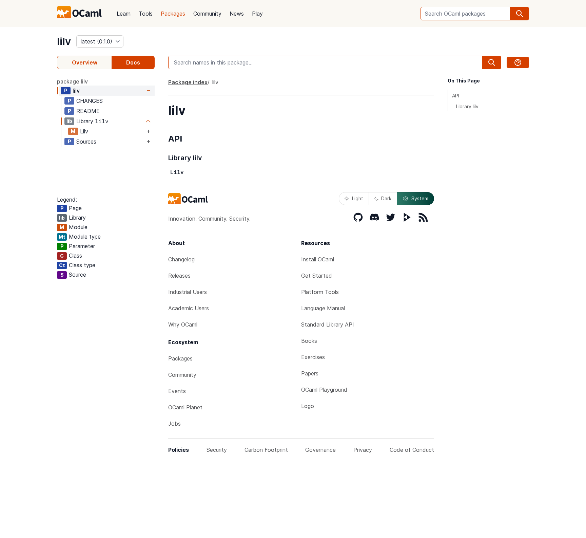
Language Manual (323, 308)
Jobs (174, 423)
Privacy (362, 449)
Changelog (181, 259)
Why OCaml (182, 324)
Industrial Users (187, 292)
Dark (386, 198)
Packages (173, 13)
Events (177, 391)
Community (207, 13)
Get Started (316, 275)
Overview (84, 62)
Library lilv (467, 106)
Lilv (84, 131)
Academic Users (188, 308)
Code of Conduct (412, 449)
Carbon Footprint (266, 449)
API (455, 95)
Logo (307, 406)
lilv (64, 41)
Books (309, 340)
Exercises (313, 357)
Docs (133, 62)
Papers (309, 373)
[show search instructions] (518, 62)
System (419, 198)
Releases (179, 275)
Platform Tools (320, 292)
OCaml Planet (185, 407)
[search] (519, 13)
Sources (86, 141)
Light (357, 198)
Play (257, 13)
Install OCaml (317, 259)
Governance (320, 449)
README (88, 111)
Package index (188, 82)
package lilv (72, 81)
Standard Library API (327, 324)
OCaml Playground (324, 389)
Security (217, 449)
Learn (124, 13)
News (237, 13)
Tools (146, 13)
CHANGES (89, 100)
